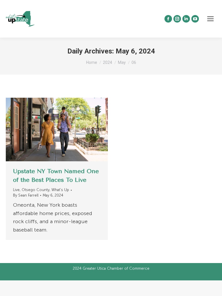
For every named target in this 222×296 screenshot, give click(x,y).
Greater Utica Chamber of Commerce (116, 268)
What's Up (60, 190)
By (25, 195)
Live (16, 190)
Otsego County (35, 190)
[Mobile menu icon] (210, 19)
